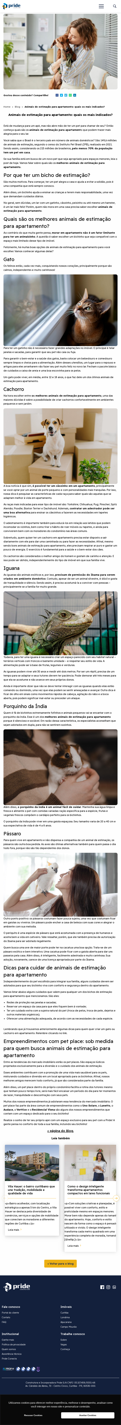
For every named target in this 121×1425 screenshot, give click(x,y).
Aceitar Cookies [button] (87, 1415)
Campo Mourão (68, 1326)
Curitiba (64, 1312)
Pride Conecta (9, 1358)
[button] (101, 6)
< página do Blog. (60, 1131)
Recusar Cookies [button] (33, 1415)
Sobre (63, 1339)
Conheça (65, 1349)
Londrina (65, 1317)
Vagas (63, 1344)
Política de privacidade (14, 1344)
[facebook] (57, 95)
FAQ (4, 1322)
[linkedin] (74, 95)
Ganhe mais (8, 1339)
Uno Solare (89, 1105)
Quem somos (9, 1349)
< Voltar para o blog (60, 1263)
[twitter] (61, 95)
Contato (6, 1317)
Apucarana (66, 1322)
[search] (114, 6)
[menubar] (101, 6)
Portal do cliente (10, 1312)
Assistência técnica (11, 1354)
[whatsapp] (70, 95)
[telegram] (65, 95)
